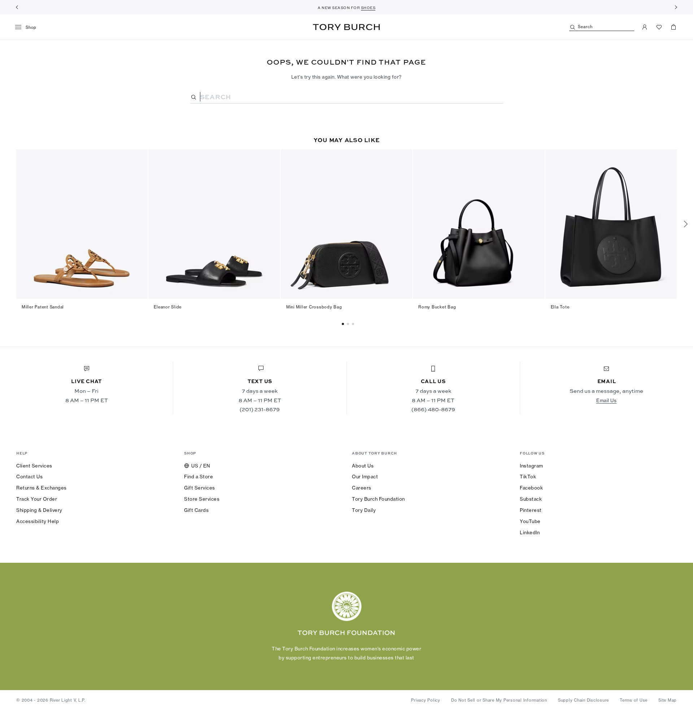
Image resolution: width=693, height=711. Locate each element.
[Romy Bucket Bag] (478, 224)
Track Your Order (36, 499)
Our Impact (365, 476)
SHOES (368, 7)
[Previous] (16, 7)
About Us (363, 466)
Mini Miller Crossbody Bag (314, 307)
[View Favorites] (659, 27)
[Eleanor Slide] (214, 224)
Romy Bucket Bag (437, 307)
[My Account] (644, 27)
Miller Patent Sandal (43, 307)
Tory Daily (364, 510)
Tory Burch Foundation (378, 499)
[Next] (676, 7)
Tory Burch (346, 27)
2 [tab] (354, 324)
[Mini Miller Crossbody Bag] (346, 224)
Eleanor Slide (168, 307)
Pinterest (531, 510)
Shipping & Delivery (39, 510)
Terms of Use (634, 700)
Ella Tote (560, 307)
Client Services (34, 466)
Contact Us (29, 476)
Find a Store (198, 476)
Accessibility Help (37, 521)
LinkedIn (530, 532)
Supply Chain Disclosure (583, 700)
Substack (531, 499)
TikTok (528, 476)
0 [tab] (344, 324)
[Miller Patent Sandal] (82, 224)
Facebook (531, 488)
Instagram (531, 466)
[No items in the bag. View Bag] (673, 27)
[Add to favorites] (138, 159)
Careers (361, 488)
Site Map (667, 700)
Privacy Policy (425, 700)
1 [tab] (349, 324)
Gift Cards (196, 510)
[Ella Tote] (611, 224)
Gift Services (199, 488)
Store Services (201, 499)
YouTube (530, 521)
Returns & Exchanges (41, 488)
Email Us (606, 400)
